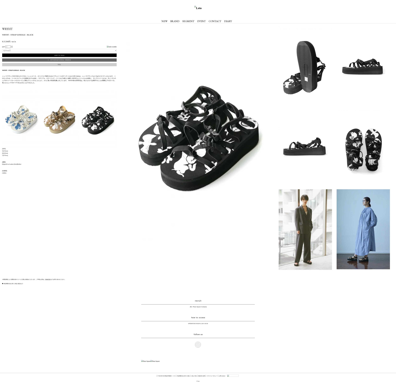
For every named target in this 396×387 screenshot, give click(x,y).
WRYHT (7, 29)
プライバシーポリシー (212, 375)
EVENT (201, 21)
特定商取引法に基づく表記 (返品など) (13, 283)
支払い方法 (194, 375)
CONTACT (215, 21)
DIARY (228, 21)
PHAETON (48, 279)
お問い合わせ (222, 375)
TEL (59, 64)
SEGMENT (188, 21)
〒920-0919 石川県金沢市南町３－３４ (166, 375)
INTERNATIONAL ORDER (60, 60)
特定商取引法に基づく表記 (183, 375)
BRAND (174, 21)
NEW (164, 21)
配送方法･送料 (201, 375)
